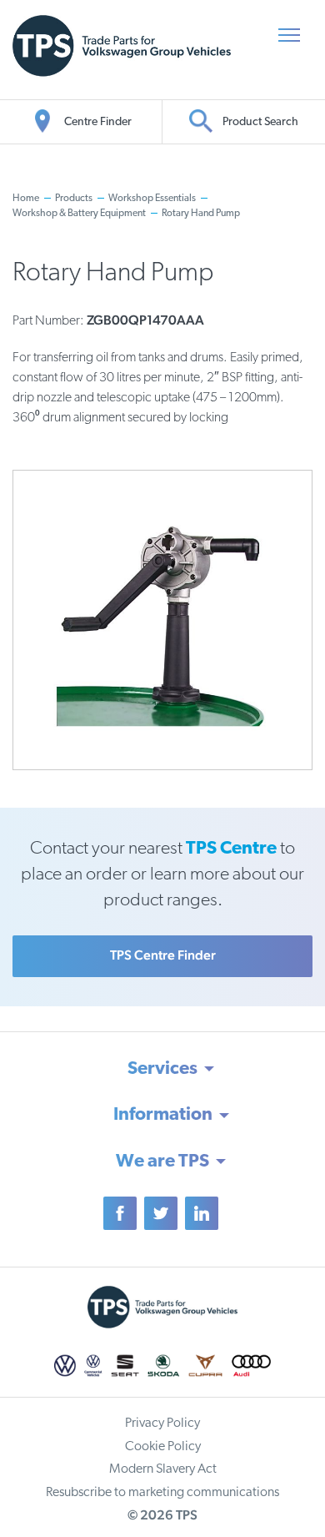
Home (25, 199)
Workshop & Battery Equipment (79, 214)
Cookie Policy (163, 1447)
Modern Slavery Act (163, 1469)
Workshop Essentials (152, 199)
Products (73, 199)
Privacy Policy (162, 1423)
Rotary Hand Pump (201, 214)
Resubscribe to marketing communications (162, 1492)
